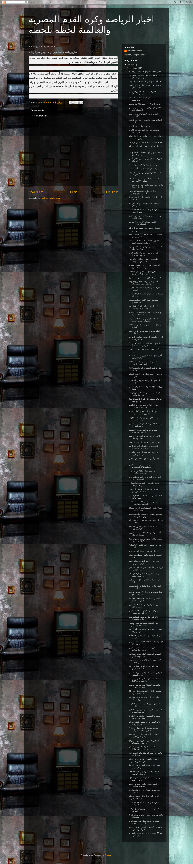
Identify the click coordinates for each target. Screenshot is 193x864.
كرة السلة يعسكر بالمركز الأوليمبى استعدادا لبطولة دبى (143, 307)
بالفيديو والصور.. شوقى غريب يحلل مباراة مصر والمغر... (144, 760)
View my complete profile (135, 55)
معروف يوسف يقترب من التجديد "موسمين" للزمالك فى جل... (142, 272)
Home (73, 192)
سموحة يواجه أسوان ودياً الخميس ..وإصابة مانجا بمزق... (143, 431)
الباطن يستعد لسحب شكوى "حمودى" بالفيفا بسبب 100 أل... (144, 344)
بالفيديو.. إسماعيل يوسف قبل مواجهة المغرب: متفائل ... (145, 599)
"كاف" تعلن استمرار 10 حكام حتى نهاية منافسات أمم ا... (145, 394)
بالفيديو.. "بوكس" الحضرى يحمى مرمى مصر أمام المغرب (145, 828)
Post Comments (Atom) (51, 198)
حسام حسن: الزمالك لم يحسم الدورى (145, 81)
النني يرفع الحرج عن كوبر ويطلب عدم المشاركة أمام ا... (145, 478)
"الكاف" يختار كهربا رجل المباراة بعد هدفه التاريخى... (144, 772)
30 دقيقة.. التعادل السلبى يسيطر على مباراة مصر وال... (145, 692)
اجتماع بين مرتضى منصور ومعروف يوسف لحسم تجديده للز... (143, 282)
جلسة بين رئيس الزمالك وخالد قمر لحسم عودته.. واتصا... (143, 260)
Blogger (108, 855)
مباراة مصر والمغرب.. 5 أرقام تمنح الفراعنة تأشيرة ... (143, 612)
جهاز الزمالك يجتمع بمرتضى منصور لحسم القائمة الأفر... (143, 624)
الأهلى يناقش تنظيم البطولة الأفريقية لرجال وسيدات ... (144, 437)
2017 (130, 65)
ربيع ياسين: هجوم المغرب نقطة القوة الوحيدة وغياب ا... (144, 562)
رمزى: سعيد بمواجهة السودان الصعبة (144, 165)
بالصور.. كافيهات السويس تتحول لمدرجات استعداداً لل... (142, 748)
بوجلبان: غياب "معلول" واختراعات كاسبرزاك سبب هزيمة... (143, 412)
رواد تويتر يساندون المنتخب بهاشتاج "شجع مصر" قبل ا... (144, 453)
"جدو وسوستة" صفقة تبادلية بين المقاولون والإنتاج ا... (142, 472)
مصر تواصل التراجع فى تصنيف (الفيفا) (145, 71)
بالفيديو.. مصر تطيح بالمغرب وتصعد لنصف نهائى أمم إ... (144, 785)
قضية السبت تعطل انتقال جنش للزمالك (145, 142)
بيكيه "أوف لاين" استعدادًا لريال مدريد (144, 104)
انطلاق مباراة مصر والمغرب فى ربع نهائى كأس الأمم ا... (144, 735)
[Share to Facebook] (78, 102)
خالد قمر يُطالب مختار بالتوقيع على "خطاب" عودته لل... (143, 618)
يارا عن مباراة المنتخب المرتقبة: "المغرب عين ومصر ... (142, 192)
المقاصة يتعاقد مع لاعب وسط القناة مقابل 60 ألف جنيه (144, 180)
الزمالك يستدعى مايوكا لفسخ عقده (144, 551)
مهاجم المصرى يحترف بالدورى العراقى (145, 442)
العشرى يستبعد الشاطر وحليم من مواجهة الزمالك (143, 92)
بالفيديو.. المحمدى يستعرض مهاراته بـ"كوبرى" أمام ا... (144, 698)
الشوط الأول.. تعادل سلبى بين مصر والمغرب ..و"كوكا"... (144, 680)
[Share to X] (75, 102)
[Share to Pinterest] (81, 102)
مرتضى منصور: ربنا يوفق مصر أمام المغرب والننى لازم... (143, 649)
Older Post (111, 192)
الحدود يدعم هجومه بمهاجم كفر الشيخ (145, 277)
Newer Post (36, 192)
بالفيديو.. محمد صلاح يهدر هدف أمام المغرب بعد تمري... (144, 822)
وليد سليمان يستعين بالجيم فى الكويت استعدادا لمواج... (145, 313)
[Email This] (70, 102)
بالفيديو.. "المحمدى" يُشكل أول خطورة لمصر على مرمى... (145, 717)
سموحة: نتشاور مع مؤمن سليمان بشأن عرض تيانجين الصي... (145, 515)
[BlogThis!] (72, 102)
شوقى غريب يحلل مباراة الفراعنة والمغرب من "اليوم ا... (143, 363)
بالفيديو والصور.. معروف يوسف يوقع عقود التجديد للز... (144, 741)
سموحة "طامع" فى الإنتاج (139, 126)
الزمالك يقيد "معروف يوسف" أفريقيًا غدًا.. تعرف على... (144, 204)
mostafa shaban (134, 51)
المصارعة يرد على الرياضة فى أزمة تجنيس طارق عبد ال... (143, 447)
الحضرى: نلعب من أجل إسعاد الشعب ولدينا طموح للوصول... (144, 266)
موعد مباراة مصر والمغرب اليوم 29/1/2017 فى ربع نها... (142, 465)
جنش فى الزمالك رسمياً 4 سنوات (143, 169)
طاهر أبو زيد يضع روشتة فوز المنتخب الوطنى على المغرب (144, 503)
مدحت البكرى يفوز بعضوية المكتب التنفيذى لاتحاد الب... (143, 406)
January (134, 68)
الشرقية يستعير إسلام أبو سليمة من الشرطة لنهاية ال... (144, 490)
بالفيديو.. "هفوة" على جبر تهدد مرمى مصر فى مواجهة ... (144, 686)
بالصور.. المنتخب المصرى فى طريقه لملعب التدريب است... (144, 241)
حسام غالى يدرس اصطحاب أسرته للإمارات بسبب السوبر (143, 319)
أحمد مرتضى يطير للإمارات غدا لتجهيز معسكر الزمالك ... (145, 533)
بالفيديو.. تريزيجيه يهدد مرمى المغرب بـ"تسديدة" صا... (144, 704)
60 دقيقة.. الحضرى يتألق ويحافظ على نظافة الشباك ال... (144, 667)
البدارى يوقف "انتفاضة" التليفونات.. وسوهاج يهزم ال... (143, 254)
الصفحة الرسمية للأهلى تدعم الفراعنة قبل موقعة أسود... (145, 655)
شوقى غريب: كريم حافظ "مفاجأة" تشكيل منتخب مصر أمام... (143, 729)
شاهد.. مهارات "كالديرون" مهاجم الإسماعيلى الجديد (142, 223)
